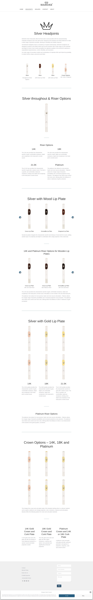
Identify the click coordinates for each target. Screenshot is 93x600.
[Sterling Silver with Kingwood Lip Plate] (63, 216)
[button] (90, 592)
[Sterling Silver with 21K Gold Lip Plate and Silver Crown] (63, 338)
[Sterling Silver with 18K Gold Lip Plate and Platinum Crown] (63, 464)
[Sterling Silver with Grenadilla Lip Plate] (46, 216)
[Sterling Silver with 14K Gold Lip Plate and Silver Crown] (29, 338)
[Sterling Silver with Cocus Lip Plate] (29, 216)
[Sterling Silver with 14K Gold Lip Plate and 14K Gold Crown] (29, 464)
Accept (66, 595)
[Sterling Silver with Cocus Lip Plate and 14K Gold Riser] (29, 270)
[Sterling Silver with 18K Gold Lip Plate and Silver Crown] (46, 338)
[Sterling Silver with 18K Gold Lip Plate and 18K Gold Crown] (46, 464)
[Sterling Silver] (46, 118)
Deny (83, 595)
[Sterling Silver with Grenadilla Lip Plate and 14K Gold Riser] (63, 270)
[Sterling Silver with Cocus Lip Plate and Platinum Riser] (46, 270)
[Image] (27, 69)
